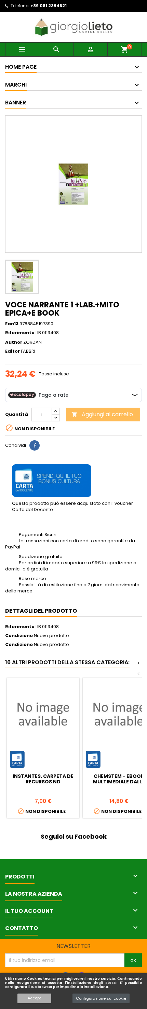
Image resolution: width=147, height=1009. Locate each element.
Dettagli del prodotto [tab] (41, 611)
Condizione (19, 636)
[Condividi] (34, 445)
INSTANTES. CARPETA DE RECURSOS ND (43, 779)
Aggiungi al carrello (102, 414)
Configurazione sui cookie (101, 998)
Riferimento (20, 333)
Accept (34, 998)
